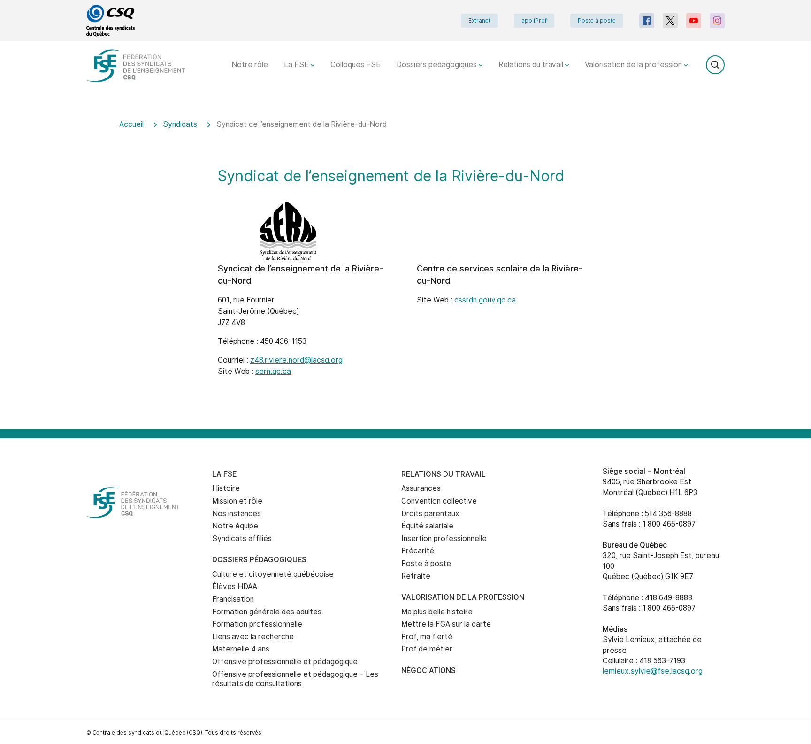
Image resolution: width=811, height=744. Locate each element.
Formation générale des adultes (266, 611)
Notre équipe (235, 525)
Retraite (415, 576)
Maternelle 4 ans (240, 648)
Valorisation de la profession (634, 64)
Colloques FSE (355, 64)
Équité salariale (427, 525)
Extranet (479, 20)
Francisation (233, 599)
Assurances (421, 488)
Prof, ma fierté (426, 636)
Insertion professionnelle (444, 538)
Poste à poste (597, 20)
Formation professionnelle (257, 624)
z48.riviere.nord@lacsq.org (296, 360)
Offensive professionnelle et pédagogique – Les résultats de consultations (295, 679)
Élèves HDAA (234, 586)
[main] (405, 268)
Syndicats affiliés (242, 538)
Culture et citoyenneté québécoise (273, 574)
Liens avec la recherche (253, 636)
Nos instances (236, 513)
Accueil (131, 124)
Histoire (226, 488)
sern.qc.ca (273, 371)
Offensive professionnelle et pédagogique (285, 661)
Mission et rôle (237, 500)
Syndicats (180, 124)
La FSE (297, 64)
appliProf (534, 20)
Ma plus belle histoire (437, 611)
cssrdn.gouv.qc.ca (485, 299)
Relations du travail (531, 64)
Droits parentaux (430, 513)
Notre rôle (249, 64)
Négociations (428, 670)
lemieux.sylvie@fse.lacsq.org (653, 670)
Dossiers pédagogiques (438, 64)
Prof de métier (426, 648)
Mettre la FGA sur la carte (446, 624)
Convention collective (439, 500)
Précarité (417, 550)
